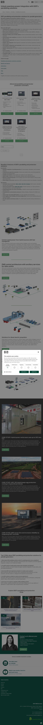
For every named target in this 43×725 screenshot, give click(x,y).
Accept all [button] (34, 371)
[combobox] (38, 352)
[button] (7, 372)
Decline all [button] (24, 371)
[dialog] (21, 362)
